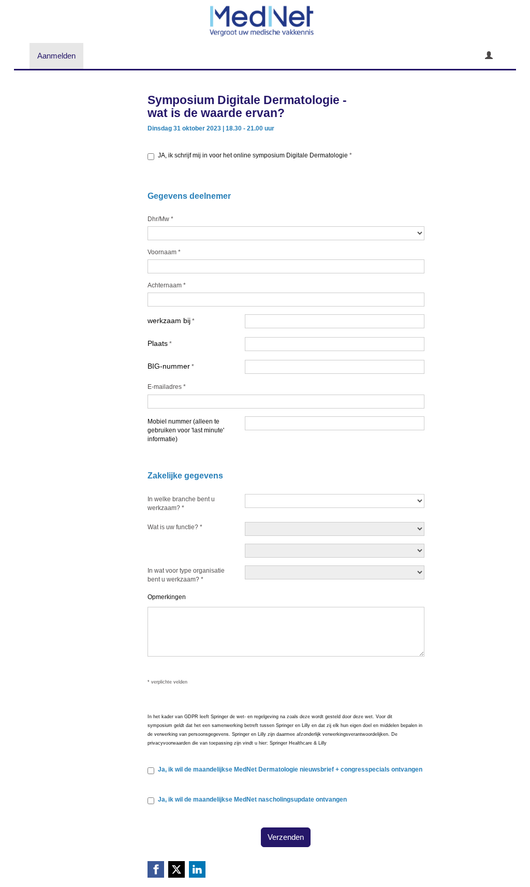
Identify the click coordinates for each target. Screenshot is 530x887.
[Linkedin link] (197, 869)
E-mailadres (167, 386)
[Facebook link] (156, 869)
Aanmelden (56, 55)
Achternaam (167, 285)
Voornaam (164, 252)
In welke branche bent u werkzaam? (181, 504)
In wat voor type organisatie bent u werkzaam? (186, 575)
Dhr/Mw (160, 219)
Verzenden (286, 837)
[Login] (488, 56)
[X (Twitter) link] (176, 869)
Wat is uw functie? (175, 527)
